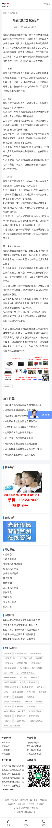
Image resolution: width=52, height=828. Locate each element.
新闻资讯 (13, 13)
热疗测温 (7, 706)
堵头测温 (40, 687)
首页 (5, 13)
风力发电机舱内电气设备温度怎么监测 (23, 449)
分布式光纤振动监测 (13, 564)
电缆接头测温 (9, 711)
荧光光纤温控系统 (35, 721)
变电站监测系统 (28, 687)
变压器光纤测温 (10, 573)
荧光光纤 (7, 721)
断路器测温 (19, 697)
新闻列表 (11, 804)
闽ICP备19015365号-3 (26, 812)
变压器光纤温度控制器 (28, 682)
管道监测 (7, 716)
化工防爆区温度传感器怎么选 (19, 438)
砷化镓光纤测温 (35, 711)
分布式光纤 (8, 673)
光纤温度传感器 (10, 668)
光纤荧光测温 (37, 668)
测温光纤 (7, 386)
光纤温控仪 (24, 668)
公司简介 (6, 742)
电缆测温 (21, 711)
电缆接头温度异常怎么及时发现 (20, 454)
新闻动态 (6, 746)
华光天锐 (33, 678)
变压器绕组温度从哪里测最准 (19, 432)
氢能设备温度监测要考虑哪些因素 (21, 421)
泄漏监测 (28, 702)
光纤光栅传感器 (21, 653)
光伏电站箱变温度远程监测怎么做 (21, 443)
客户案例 (7, 578)
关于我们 (31, 804)
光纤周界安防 (9, 658)
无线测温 (7, 597)
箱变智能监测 (20, 716)
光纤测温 (39, 658)
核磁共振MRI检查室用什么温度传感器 (21, 630)
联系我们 (6, 754)
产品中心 (7, 554)
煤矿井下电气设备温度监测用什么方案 (23, 404)
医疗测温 (23, 678)
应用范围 (24, 800)
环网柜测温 (19, 706)
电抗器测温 (31, 706)
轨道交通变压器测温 (12, 726)
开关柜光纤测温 (10, 587)
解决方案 (7, 606)
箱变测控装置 (34, 716)
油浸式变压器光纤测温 (13, 702)
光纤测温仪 (8, 663)
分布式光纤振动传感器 (25, 673)
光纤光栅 (7, 653)
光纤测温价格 (21, 663)
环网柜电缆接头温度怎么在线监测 (21, 427)
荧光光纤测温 (9, 602)
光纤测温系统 (35, 663)
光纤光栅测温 (9, 559)
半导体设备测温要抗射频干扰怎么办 (22, 410)
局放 (6, 692)
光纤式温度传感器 (25, 658)
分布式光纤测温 (10, 569)
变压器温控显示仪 (11, 687)
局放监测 (7, 583)
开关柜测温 (31, 692)
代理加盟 (6, 750)
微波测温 (42, 692)
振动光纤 (7, 697)
